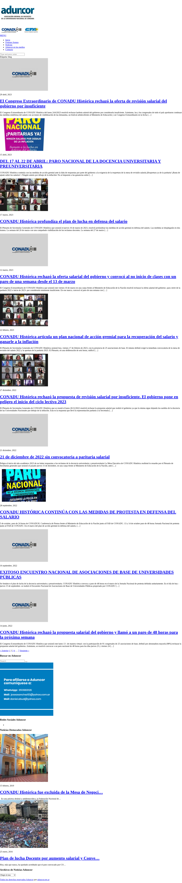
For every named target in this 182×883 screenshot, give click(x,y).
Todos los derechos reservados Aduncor (16, 879)
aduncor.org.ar (43, 879)
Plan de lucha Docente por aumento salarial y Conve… (50, 858)
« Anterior (4, 651)
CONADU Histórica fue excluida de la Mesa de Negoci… (51, 792)
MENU (3, 35)
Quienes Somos (12, 42)
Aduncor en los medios (15, 47)
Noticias (8, 45)
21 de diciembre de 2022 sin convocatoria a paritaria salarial (55, 456)
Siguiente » (24, 651)
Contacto (9, 49)
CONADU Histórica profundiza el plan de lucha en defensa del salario (63, 221)
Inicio (7, 40)
